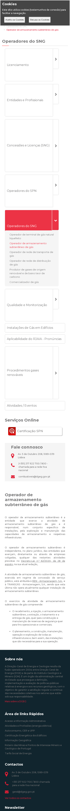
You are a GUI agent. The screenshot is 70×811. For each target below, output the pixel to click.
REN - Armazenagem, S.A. (47, 581)
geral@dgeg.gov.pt (23, 791)
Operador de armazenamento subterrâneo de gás (32, 29)
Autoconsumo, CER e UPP (20, 730)
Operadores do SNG (16, 26)
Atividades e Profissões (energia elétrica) (28, 725)
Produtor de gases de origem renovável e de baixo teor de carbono (28, 273)
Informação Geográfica (18, 740)
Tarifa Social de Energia (18, 753)
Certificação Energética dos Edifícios (25, 735)
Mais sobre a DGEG (15, 701)
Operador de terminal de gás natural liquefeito (32, 236)
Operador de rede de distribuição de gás (30, 262)
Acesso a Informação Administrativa (25, 721)
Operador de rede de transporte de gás (31, 254)
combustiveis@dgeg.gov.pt (34, 476)
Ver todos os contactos (18, 798)
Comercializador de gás (24, 281)
